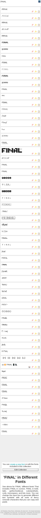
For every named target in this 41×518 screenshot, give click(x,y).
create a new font (17, 464)
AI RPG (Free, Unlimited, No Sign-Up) (14, 514)
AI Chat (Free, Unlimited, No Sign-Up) (29, 512)
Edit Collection (20, 470)
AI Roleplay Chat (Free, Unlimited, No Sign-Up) (14, 511)
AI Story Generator (31, 514)
